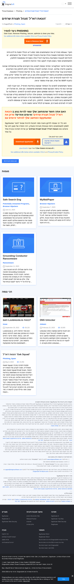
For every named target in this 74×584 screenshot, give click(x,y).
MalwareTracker (31, 519)
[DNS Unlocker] (55, 307)
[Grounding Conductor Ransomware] (18, 243)
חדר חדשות (5, 534)
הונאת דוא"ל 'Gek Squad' (16, 354)
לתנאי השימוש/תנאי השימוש (42, 499)
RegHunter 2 (6, 519)
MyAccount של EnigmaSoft (40, 471)
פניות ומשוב (5, 539)
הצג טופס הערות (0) (10, 161)
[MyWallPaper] (55, 187)
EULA (32, 36)
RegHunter (54, 524)
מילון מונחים (30, 524)
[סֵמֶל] (8, 4)
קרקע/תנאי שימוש (27, 438)
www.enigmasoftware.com (54, 459)
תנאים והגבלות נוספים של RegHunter (13, 558)
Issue (5, 324)
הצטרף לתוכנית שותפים (9, 537)
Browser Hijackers (10, 206)
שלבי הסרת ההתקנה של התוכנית (27, 556)
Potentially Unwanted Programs (16, 204)
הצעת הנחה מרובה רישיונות (52, 142)
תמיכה (53, 512)
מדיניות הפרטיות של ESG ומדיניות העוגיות (51, 542)
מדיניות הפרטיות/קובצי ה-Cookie (23, 499)
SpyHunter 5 (55, 516)
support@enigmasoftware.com (13, 469)
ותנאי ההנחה (37, 489)
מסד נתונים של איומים (33, 516)
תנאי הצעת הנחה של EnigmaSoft (48, 545)
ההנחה (9, 499)
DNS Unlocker (47, 320)
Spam (23, 24)
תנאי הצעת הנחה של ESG (46, 548)
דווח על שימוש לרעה (8, 542)
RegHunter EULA (44, 537)
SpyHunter (5, 516)
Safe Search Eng (12, 199)
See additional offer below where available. (17, 36)
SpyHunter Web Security (9, 521)
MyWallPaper (47, 199)
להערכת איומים (50, 501)
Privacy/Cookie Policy (44, 36)
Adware (43, 324)
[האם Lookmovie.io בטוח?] (18, 307)
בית (40, 556)
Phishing (19, 11)
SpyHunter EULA (44, 534)
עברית (66, 4)
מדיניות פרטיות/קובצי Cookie (13, 438)
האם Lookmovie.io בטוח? (17, 320)
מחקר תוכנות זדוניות (34, 512)
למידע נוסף (26, 581)
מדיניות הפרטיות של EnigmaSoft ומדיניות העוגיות (53, 539)
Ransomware (8, 263)
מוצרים (4, 512)
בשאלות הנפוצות (65, 501)
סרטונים (29, 521)
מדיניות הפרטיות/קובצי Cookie (49, 489)
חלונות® (25, 148)
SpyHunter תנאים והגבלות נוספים (59, 556)
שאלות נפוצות (54, 425)
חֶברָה (4, 530)
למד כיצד (40, 440)
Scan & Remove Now (34, 41)
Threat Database (7, 11)
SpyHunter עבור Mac (57, 519)
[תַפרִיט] (69, 4)
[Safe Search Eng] (18, 187)
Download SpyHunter (24, 142)
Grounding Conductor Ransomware (15, 257)
